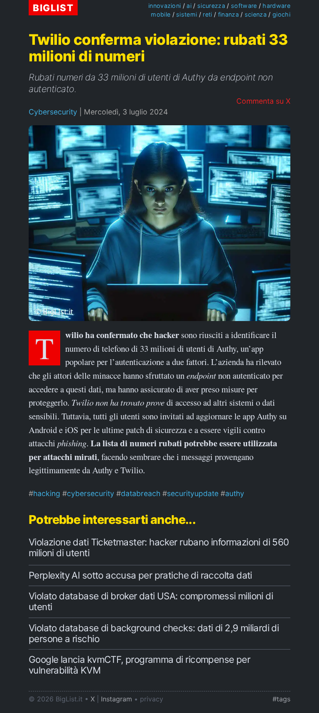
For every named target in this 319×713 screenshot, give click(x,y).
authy (234, 493)
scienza (256, 14)
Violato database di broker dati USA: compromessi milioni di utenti (151, 601)
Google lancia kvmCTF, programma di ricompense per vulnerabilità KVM (139, 665)
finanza (228, 14)
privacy (151, 699)
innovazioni (164, 5)
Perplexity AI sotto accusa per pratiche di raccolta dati (140, 575)
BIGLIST (53, 7)
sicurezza (211, 5)
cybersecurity (90, 493)
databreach (140, 493)
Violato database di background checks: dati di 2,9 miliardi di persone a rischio (154, 633)
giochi (281, 14)
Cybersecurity (53, 111)
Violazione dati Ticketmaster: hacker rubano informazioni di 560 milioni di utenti (159, 547)
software (244, 5)
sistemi (186, 14)
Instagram (116, 699)
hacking (46, 493)
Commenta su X (263, 101)
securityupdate (192, 493)
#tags (281, 699)
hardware (276, 5)
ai (188, 5)
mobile (160, 14)
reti (207, 14)
